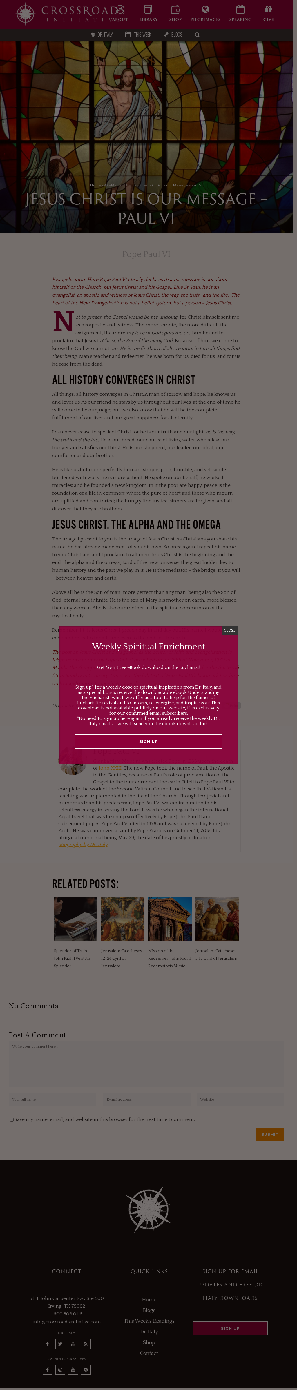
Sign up (148, 741)
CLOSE (229, 630)
